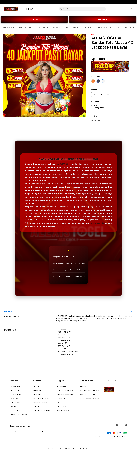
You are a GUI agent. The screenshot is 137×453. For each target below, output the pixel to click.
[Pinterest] (99, 121)
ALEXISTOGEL (64, 164)
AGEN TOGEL (15, 398)
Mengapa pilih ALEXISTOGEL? (64, 257)
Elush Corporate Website (89, 398)
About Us (83, 386)
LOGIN (34, 19)
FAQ (58, 402)
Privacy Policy (62, 406)
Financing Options (40, 402)
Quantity (94, 89)
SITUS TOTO (15, 390)
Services (36, 386)
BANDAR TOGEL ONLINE (19, 414)
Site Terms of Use (63, 410)
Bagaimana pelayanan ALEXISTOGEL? (67, 270)
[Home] (10, 9)
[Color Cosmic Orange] (93, 81)
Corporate (37, 390)
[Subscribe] (42, 431)
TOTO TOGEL (15, 402)
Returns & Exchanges (65, 394)
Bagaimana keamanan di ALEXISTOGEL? (68, 276)
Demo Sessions (39, 394)
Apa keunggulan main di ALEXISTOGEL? (68, 263)
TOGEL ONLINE (15, 394)
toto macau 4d (97, 223)
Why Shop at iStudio (88, 394)
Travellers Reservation (41, 410)
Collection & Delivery (65, 390)
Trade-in (36, 406)
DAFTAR (102, 19)
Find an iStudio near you (89, 390)
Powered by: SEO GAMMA (119, 436)
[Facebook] (92, 121)
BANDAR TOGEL (16, 406)
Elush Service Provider (41, 398)
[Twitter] (95, 121)
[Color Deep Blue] (98, 81)
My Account (61, 386)
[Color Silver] (104, 81)
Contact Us (61, 398)
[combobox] (82, 9)
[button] (8, 27)
